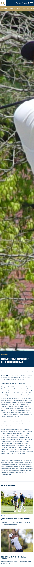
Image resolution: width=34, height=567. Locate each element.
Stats (23, 8)
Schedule (12, 8)
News (27, 8)
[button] (17, 3)
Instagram (3, 472)
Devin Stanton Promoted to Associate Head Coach (15, 519)
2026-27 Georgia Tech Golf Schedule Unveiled (13, 557)
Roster (18, 8)
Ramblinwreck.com (6, 474)
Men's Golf (4, 8)
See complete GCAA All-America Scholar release (13, 383)
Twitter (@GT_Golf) (24, 470)
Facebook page (7, 470)
